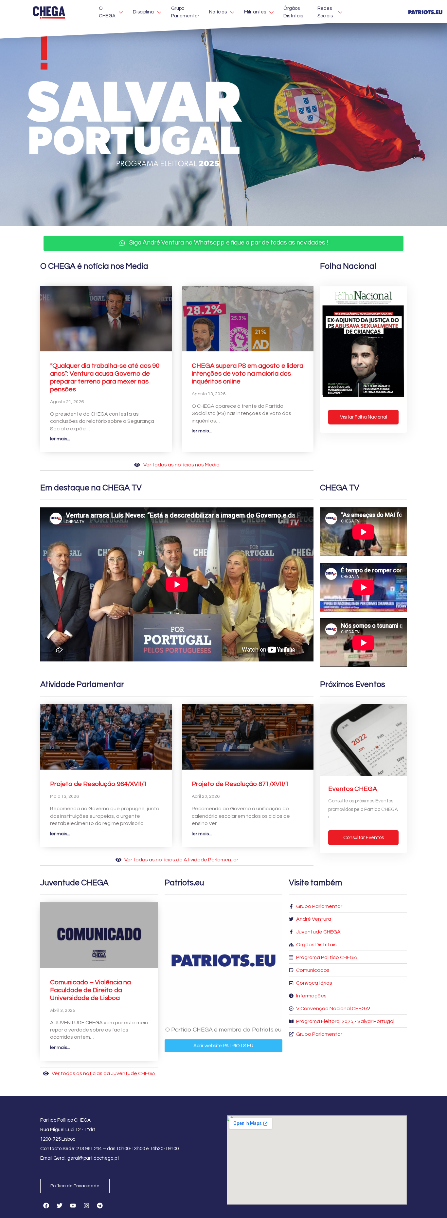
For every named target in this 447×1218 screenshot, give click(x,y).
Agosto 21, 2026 (67, 402)
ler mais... (60, 439)
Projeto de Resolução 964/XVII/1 (98, 784)
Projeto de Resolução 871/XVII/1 (240, 784)
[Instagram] (86, 1205)
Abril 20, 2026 (206, 796)
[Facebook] (46, 1205)
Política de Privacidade (74, 1186)
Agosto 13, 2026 (208, 394)
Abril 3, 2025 (62, 1010)
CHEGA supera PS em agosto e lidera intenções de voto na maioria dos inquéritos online (247, 374)
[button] (223, 243)
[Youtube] (73, 1205)
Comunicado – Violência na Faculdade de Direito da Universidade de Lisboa (90, 990)
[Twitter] (59, 1205)
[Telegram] (100, 1205)
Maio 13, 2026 (64, 796)
